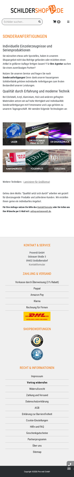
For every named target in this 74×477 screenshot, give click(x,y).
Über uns (37, 445)
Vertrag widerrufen (37, 382)
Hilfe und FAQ (37, 426)
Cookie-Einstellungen (37, 420)
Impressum (37, 376)
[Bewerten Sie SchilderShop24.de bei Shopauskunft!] (37, 354)
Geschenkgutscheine (37, 433)
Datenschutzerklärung (37, 401)
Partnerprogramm (37, 439)
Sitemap (37, 452)
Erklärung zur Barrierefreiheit (37, 414)
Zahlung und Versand (37, 395)
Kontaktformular (44, 207)
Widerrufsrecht (37, 389)
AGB (37, 407)
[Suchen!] (39, 21)
